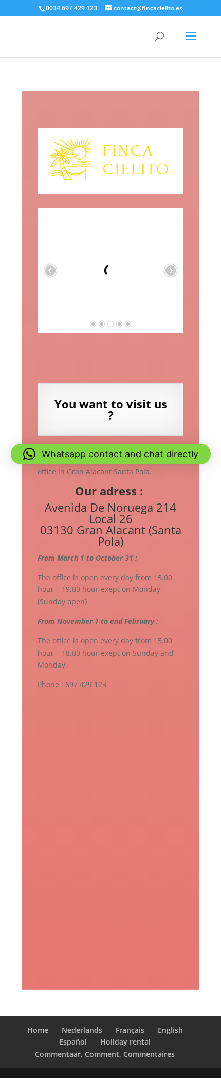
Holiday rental (125, 1042)
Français (130, 1030)
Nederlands (82, 1030)
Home (37, 1030)
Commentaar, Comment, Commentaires (105, 1054)
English (170, 1030)
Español (73, 1042)
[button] (111, 454)
